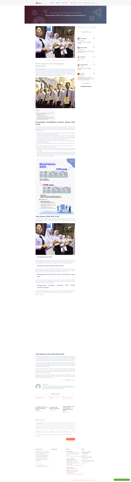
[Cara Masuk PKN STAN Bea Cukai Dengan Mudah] (42, 401)
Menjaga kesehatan (41, 115)
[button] (122, 480)
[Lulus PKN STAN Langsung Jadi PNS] (55, 401)
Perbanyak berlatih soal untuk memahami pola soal (45, 117)
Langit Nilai (93, 480)
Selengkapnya (38, 462)
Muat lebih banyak (86, 83)
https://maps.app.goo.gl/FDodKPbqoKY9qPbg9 (74, 474)
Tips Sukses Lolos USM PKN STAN (42, 119)
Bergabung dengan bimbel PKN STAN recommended (46, 118)
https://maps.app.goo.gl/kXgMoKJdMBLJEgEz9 (74, 456)
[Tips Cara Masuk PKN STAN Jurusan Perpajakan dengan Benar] (69, 400)
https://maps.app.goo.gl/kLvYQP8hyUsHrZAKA (74, 465)
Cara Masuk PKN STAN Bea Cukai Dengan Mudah (41, 408)
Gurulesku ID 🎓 (73, 480)
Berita (64, 60)
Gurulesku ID (50, 60)
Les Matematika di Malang (88, 461)
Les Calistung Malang (87, 457)
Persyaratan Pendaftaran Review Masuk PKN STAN (45, 113)
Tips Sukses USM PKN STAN (41, 114)
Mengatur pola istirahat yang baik (43, 116)
